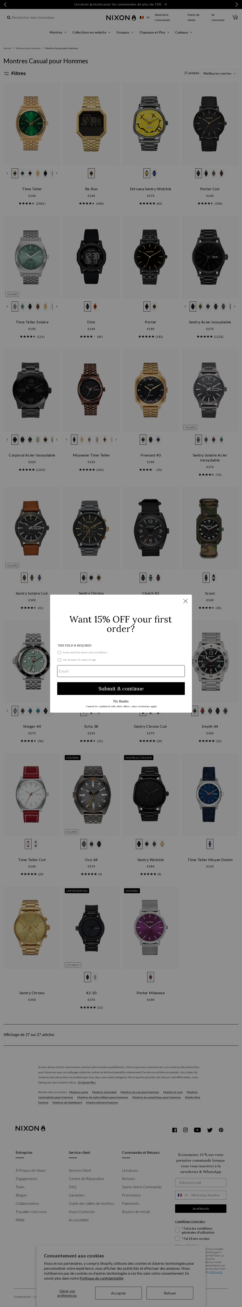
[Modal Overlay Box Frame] (121, 654)
